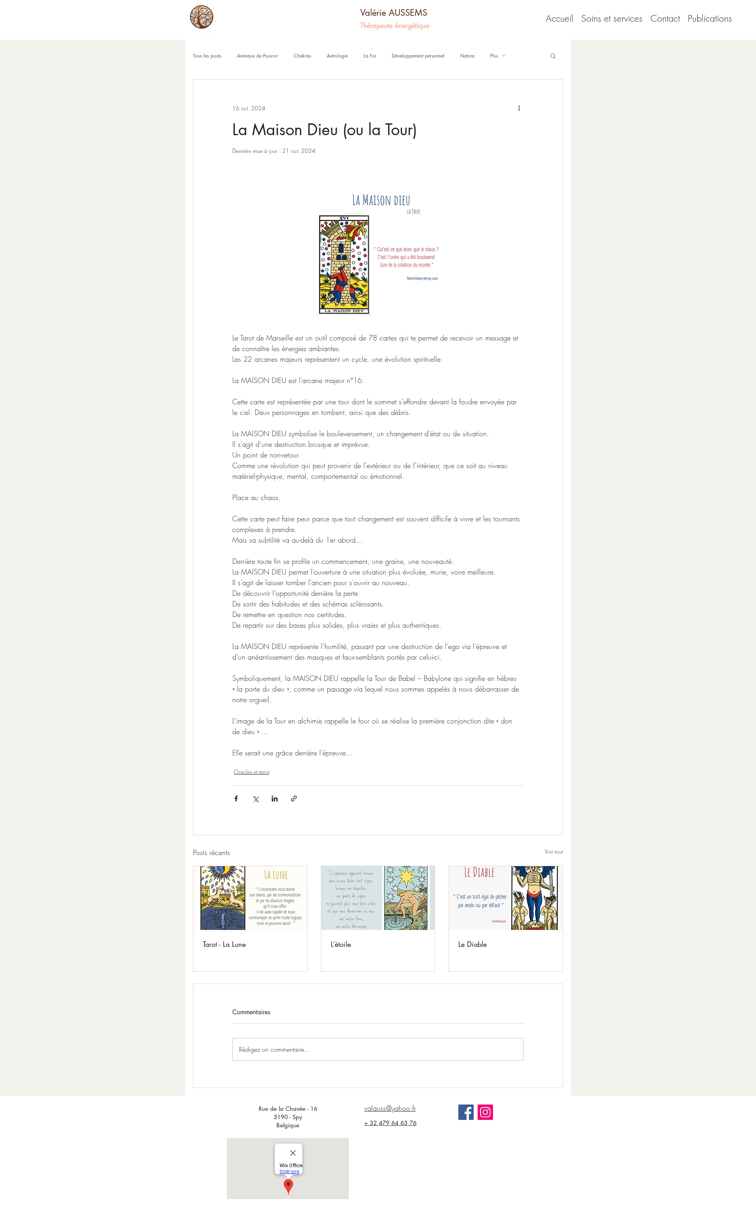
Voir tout (554, 851)
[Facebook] (466, 1112)
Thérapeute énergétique (394, 25)
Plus (494, 56)
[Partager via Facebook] (236, 798)
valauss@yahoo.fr (390, 1108)
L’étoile (341, 944)
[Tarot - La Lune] (250, 898)
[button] (553, 55)
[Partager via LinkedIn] (274, 798)
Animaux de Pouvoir (257, 56)
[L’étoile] (378, 898)
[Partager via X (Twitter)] (255, 798)
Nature (467, 56)
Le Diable (472, 944)
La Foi (369, 56)
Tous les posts (207, 56)
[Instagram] (485, 1112)
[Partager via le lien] (294, 798)
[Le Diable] (506, 898)
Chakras (302, 56)
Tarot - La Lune (224, 944)
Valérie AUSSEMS (393, 12)
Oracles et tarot (251, 771)
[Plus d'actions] (519, 108)
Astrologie (337, 56)
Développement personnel (418, 56)
